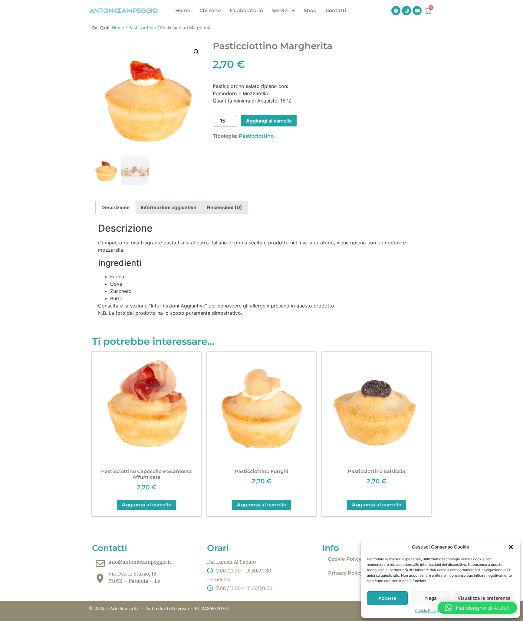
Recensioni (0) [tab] (224, 207)
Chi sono (210, 10)
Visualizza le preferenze (484, 598)
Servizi (280, 10)
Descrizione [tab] (115, 207)
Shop (310, 10)
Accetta (387, 598)
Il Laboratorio (246, 10)
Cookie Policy (427, 610)
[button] (511, 547)
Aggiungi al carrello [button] (146, 505)
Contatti (336, 10)
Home (182, 10)
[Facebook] (395, 10)
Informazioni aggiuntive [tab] (168, 207)
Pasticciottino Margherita (272, 46)
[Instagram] (406, 10)
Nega (431, 598)
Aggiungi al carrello (269, 121)
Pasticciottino (142, 27)
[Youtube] (417, 10)
